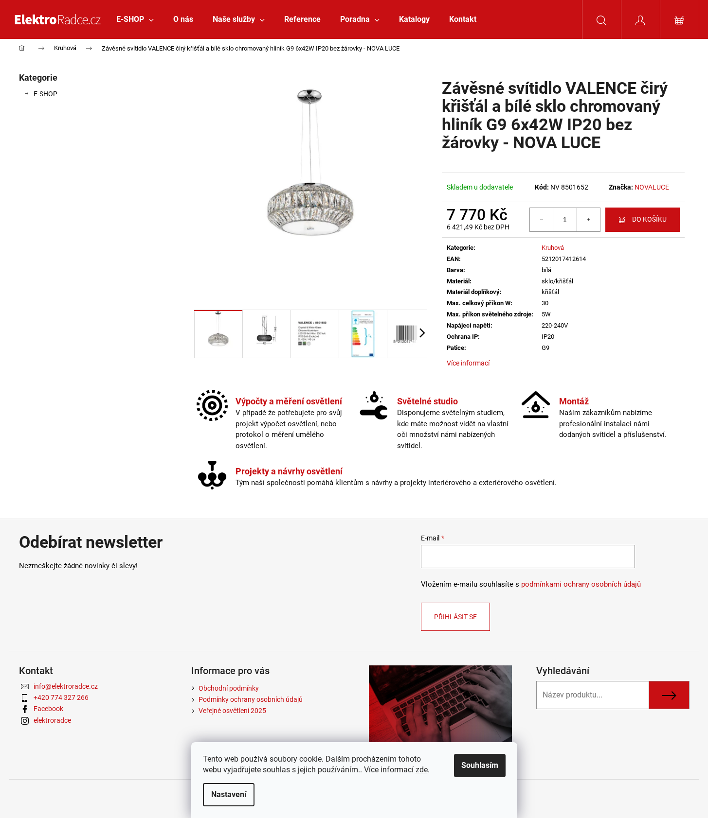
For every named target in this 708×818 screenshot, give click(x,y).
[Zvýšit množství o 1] (588, 219)
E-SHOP (45, 94)
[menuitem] (135, 19)
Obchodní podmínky (229, 688)
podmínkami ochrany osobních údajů (581, 584)
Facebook (48, 709)
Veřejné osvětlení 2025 (232, 710)
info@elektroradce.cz (66, 686)
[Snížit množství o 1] (541, 219)
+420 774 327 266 (61, 697)
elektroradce (52, 720)
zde (422, 769)
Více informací (468, 363)
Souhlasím (479, 765)
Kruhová (553, 247)
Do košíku (649, 219)
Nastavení (228, 794)
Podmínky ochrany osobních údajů (251, 699)
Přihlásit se (455, 617)
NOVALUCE (652, 187)
